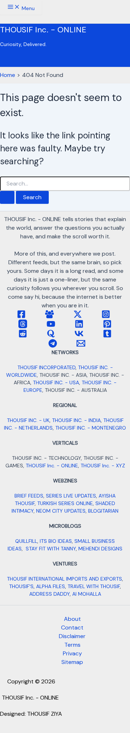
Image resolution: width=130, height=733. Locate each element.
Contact (72, 627)
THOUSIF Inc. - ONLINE (43, 29)
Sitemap (72, 662)
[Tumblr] (107, 336)
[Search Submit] (7, 197)
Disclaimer (72, 636)
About (72, 619)
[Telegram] (53, 345)
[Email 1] (81, 345)
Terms (72, 645)
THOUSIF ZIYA (44, 714)
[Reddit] (23, 336)
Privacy (72, 653)
